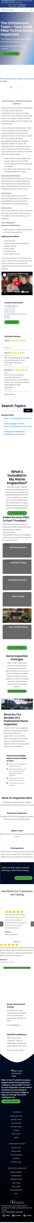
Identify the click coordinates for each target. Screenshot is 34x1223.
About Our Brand (16, 1123)
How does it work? (16, 1147)
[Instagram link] (8, 316)
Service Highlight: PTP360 (14, 424)
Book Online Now (10, 53)
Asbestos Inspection (16, 1172)
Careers (16, 1137)
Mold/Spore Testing (16, 1179)
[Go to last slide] (1, 924)
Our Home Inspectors (16, 1154)
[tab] (14, 941)
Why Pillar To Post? (16, 1119)
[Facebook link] (5, 316)
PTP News (16, 1130)
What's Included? (16, 1151)
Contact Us (12, 322)
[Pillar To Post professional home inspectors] (7, 9)
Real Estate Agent (16, 1162)
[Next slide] (32, 924)
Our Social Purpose (16, 1126)
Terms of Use (19, 1212)
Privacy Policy (8, 1212)
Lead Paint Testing (16, 1175)
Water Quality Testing (16, 1190)
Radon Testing (16, 1183)
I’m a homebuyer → (14, 1025)
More (16, 1193)
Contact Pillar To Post (16, 1116)
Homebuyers (16, 1158)
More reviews (9, 394)
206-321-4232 (10, 312)
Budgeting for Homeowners (14, 432)
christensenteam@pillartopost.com (15, 314)
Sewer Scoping (16, 1186)
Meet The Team (16, 1134)
